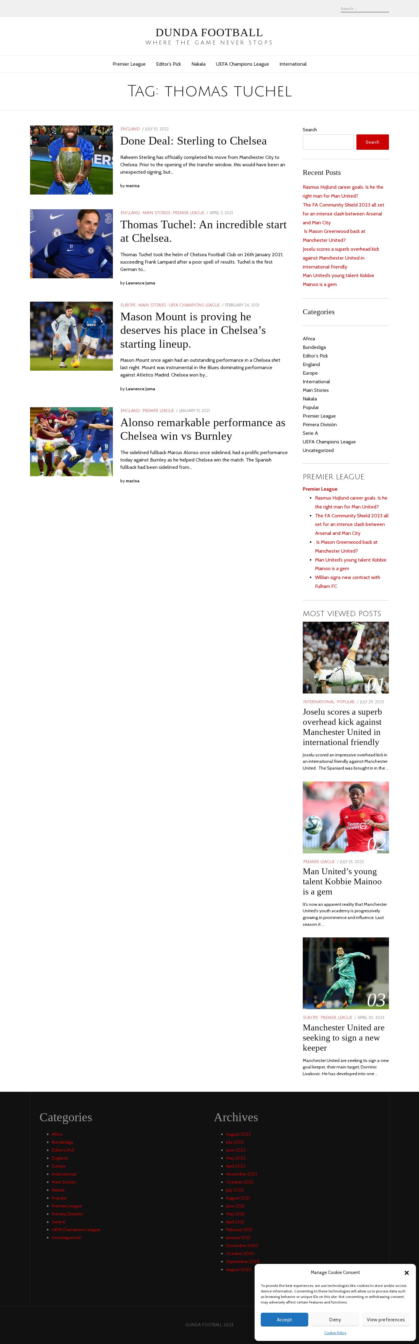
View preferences (386, 1320)
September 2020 (243, 1261)
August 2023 (238, 1134)
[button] (407, 1273)
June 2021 (235, 1206)
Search (310, 130)
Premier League (129, 64)
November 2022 (242, 1174)
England (130, 129)
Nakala (198, 64)
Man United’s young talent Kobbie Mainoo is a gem (342, 881)
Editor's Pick (315, 356)
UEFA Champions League (242, 64)
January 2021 (238, 1237)
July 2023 (235, 1142)
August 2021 (238, 1198)
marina (133, 185)
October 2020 (240, 1253)
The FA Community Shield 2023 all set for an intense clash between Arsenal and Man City (343, 214)
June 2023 (235, 1150)
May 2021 (235, 1214)
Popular (311, 407)
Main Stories (156, 213)
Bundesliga (314, 347)
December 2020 (242, 1245)
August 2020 (239, 1269)
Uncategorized (318, 450)
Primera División (320, 424)
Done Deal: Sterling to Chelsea (193, 140)
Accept (284, 1320)
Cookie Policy (335, 1332)
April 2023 (235, 1166)
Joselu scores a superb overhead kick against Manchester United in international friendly (341, 258)
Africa (309, 339)
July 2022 (235, 1190)
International (293, 64)
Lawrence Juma (140, 282)
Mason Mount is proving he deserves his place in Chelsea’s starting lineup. (193, 330)
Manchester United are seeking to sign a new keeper (344, 1037)
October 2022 (240, 1182)
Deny (335, 1320)
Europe (128, 305)
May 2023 (235, 1158)
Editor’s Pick (168, 64)
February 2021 (239, 1229)
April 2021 (235, 1222)
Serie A (310, 433)
